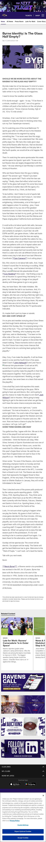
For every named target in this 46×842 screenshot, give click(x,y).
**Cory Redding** (9, 274)
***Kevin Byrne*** (9, 567)
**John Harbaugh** (20, 363)
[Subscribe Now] (23, 682)
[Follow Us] (23, 749)
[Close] (43, 795)
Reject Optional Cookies (23, 831)
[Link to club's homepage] (4, 14)
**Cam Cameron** (19, 258)
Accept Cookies (23, 838)
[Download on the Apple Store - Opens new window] (15, 784)
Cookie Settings (23, 825)
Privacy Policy (15, 821)
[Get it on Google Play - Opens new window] (30, 785)
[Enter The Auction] (23, 726)
